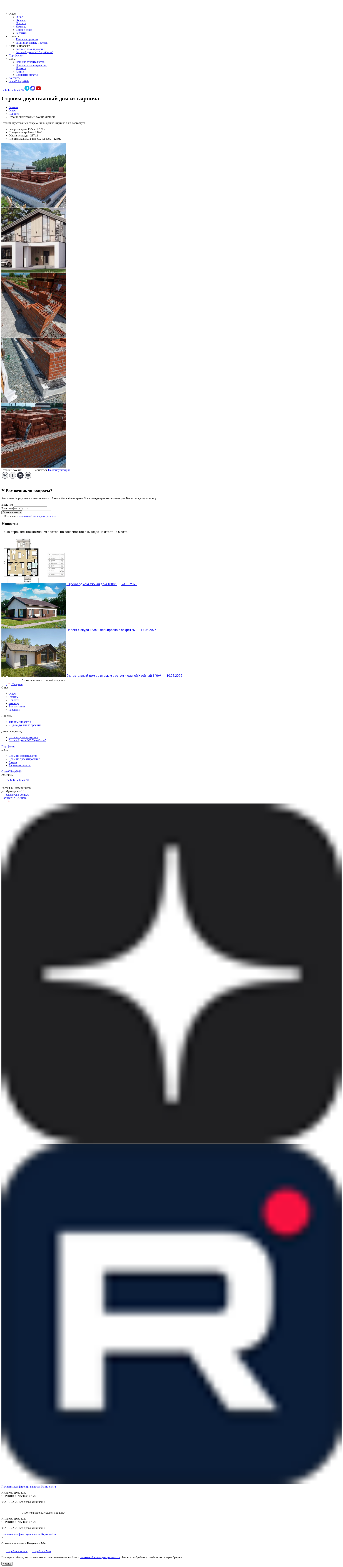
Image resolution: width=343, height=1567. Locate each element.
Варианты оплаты (27, 74)
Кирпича (27, 469)
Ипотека (21, 68)
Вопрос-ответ (24, 29)
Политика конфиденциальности (21, 1486)
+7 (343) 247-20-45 (12, 89)
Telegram (17, 684)
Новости (21, 23)
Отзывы (21, 20)
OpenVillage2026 (19, 81)
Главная (13, 107)
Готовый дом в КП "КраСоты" (34, 52)
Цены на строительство (30, 61)
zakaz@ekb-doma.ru (17, 794)
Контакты (15, 77)
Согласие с (32, 516)
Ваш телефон (9, 508)
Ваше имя (7, 504)
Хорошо (7, 1563)
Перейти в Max (41, 1551)
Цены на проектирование (31, 65)
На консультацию (59, 470)
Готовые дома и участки (30, 49)
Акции (20, 71)
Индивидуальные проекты (32, 42)
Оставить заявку (12, 512)
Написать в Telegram (13, 797)
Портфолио (16, 55)
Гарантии (21, 32)
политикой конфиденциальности (39, 516)
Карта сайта (48, 1486)
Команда (21, 26)
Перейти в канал (17, 1551)
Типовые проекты (27, 39)
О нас (19, 16)
